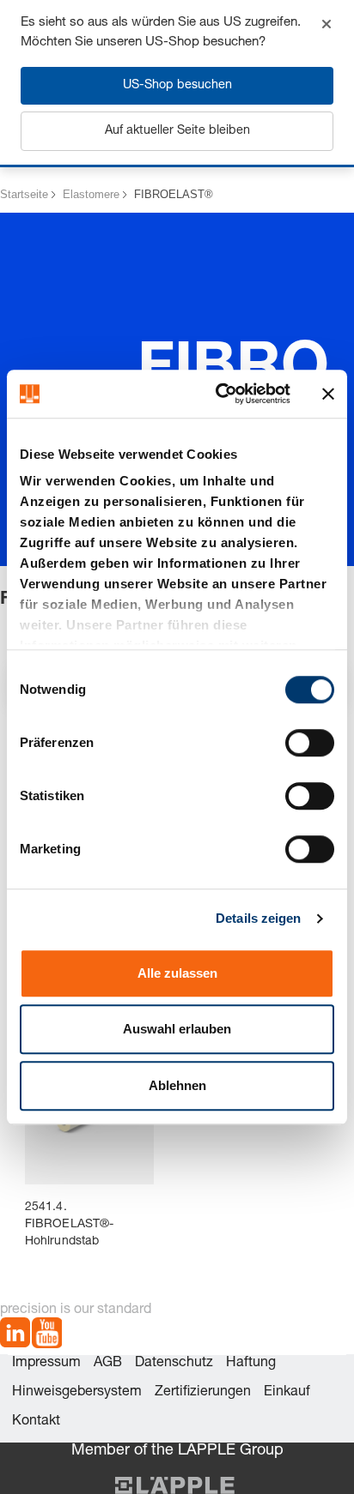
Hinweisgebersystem (77, 1393)
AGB (108, 1364)
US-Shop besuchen (177, 86)
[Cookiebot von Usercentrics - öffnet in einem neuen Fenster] (219, 394)
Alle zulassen (177, 973)
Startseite (24, 194)
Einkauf (287, 1393)
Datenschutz (174, 1364)
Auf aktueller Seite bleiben (177, 131)
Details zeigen (258, 918)
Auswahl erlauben (177, 1028)
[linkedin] (15, 1335)
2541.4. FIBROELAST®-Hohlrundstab (69, 1225)
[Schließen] (326, 24)
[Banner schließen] (328, 394)
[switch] (309, 742)
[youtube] (47, 1335)
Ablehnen (177, 1085)
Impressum (46, 1364)
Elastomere (91, 194)
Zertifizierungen (203, 1393)
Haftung (251, 1364)
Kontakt (36, 1422)
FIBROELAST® (173, 194)
